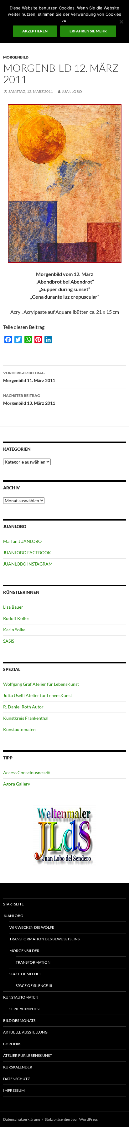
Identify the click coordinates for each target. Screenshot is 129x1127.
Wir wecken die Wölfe (31, 927)
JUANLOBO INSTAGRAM (28, 563)
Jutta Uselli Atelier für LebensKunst (37, 695)
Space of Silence (25, 974)
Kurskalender (17, 1067)
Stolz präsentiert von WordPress (71, 1119)
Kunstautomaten (19, 729)
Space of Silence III (34, 985)
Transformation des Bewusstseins (44, 939)
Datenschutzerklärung (21, 1119)
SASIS (8, 641)
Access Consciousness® (26, 772)
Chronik (12, 1043)
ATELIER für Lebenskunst (27, 1055)
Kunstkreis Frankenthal (26, 718)
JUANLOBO (72, 91)
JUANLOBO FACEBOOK (27, 552)
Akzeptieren (35, 31)
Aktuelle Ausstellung (25, 1032)
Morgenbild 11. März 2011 (29, 376)
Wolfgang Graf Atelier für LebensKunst (41, 684)
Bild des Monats (19, 1020)
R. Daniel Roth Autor (23, 706)
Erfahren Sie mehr (88, 31)
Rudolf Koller (16, 618)
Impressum (14, 1090)
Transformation (33, 962)
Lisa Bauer (13, 607)
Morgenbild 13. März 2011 (29, 399)
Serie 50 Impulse (25, 1008)
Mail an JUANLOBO (22, 541)
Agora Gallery (16, 783)
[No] (121, 22)
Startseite (13, 904)
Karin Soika (14, 629)
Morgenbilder (24, 950)
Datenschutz (16, 1078)
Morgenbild (15, 57)
